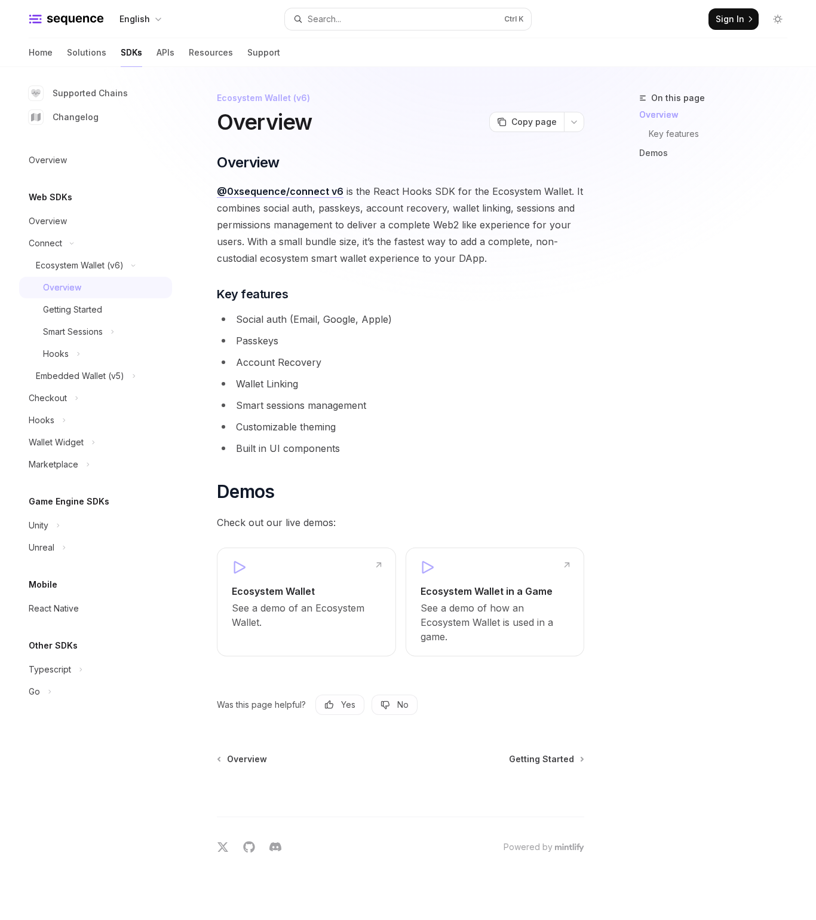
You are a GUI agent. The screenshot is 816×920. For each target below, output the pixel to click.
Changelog (76, 117)
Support (263, 52)
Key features (674, 134)
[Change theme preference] (777, 19)
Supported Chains (90, 93)
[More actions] (574, 122)
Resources (211, 52)
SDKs (131, 52)
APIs (165, 52)
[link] (306, 602)
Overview (659, 114)
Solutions (86, 52)
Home (41, 52)
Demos (653, 153)
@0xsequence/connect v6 (280, 191)
